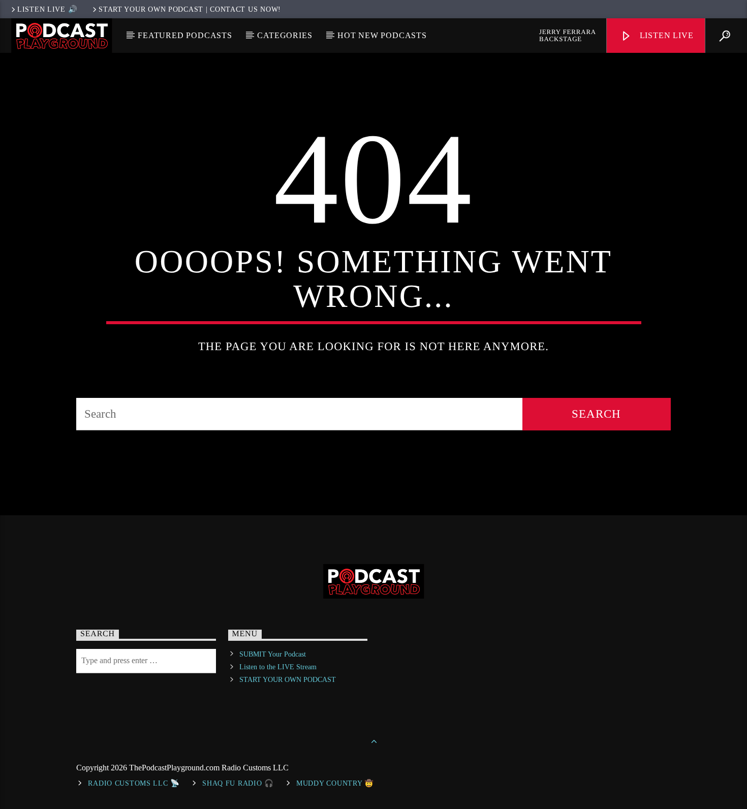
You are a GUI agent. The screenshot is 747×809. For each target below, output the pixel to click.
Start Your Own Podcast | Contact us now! (190, 9)
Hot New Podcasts (382, 35)
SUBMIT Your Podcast (272, 654)
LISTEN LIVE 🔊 (47, 9)
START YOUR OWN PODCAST (287, 679)
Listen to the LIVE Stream (278, 667)
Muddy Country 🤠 (335, 783)
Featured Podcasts (185, 35)
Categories (284, 35)
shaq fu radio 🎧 (238, 783)
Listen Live (665, 35)
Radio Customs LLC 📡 (134, 783)
